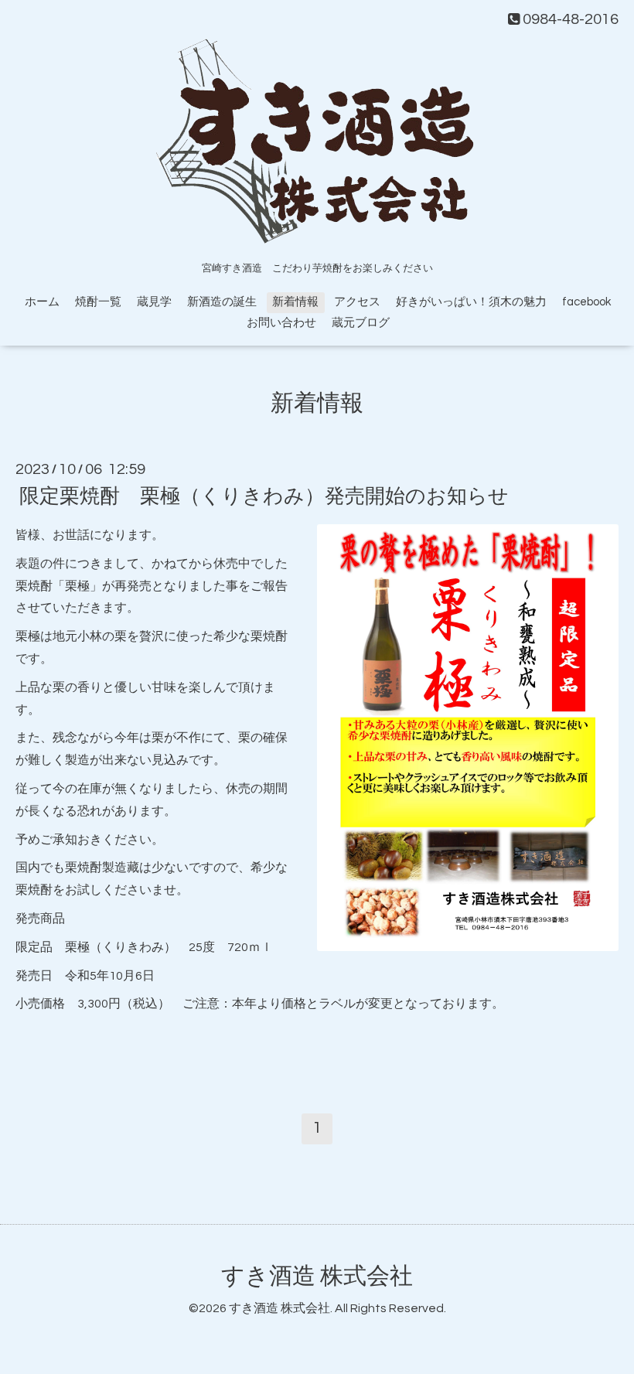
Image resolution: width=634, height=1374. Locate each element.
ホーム (42, 302)
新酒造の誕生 (222, 302)
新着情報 (295, 302)
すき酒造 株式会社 (317, 1276)
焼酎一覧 (98, 302)
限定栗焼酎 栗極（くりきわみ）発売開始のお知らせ (264, 496)
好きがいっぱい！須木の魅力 (471, 302)
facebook (586, 302)
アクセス (357, 302)
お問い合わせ (281, 323)
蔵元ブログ (361, 323)
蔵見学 (154, 302)
